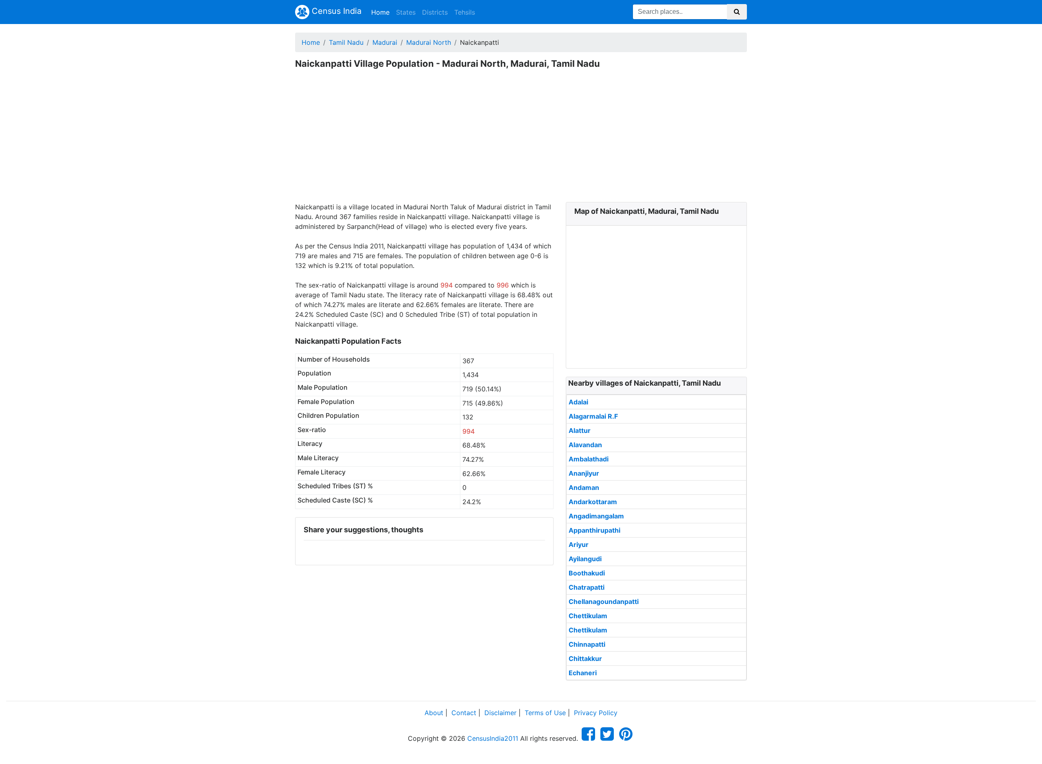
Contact (463, 713)
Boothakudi (587, 573)
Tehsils (464, 12)
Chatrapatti (586, 587)
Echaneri (583, 673)
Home (382, 12)
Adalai (578, 402)
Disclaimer (500, 713)
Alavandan (585, 445)
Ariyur (579, 544)
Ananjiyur (584, 473)
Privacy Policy (595, 713)
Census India (335, 11)
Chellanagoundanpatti (604, 601)
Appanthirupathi (594, 530)
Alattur (580, 430)
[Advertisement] (521, 141)
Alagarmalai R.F (593, 416)
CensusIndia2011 (492, 738)
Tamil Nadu (346, 42)
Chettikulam (588, 616)
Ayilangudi (585, 559)
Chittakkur (585, 658)
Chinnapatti (587, 644)
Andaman (584, 487)
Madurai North (428, 42)
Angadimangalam (596, 516)
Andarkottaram (593, 502)
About (434, 713)
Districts (435, 12)
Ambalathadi (589, 459)
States (406, 12)
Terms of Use (545, 713)
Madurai (384, 42)
